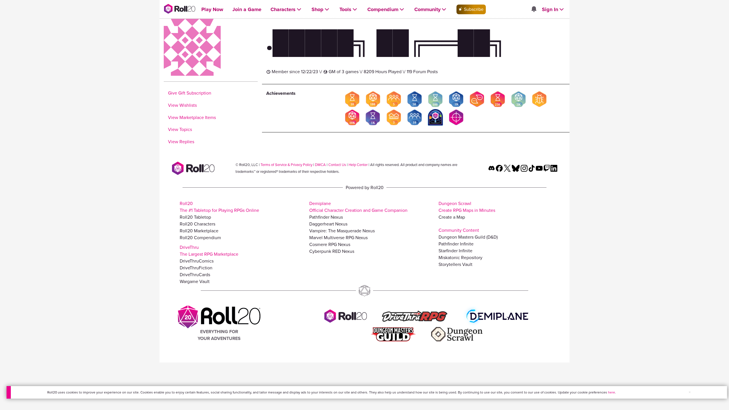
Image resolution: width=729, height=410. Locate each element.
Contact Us (337, 164)
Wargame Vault (195, 281)
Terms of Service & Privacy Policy (286, 164)
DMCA (320, 164)
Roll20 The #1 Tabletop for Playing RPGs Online (219, 207)
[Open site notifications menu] (534, 9)
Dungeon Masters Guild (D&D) (468, 237)
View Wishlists (182, 105)
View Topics (180, 129)
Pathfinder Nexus (326, 217)
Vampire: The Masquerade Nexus (342, 230)
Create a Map (452, 217)
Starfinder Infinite (455, 250)
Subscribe (473, 9)
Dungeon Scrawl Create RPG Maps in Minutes (467, 207)
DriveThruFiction (196, 268)
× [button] (690, 392)
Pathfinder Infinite (456, 244)
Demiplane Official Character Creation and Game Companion (358, 207)
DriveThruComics (197, 261)
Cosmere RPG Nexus (329, 244)
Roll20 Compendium (200, 237)
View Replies (181, 141)
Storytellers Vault (455, 264)
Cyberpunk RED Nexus (331, 251)
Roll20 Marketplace (199, 230)
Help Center (358, 164)
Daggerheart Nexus (328, 224)
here (611, 392)
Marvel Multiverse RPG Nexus (338, 237)
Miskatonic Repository (460, 257)
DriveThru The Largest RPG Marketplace (209, 250)
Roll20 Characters (197, 224)
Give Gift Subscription (189, 93)
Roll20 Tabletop (195, 217)
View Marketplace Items (192, 117)
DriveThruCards (195, 274)
